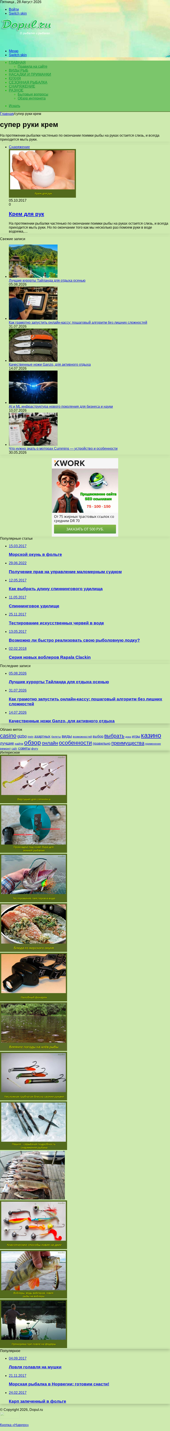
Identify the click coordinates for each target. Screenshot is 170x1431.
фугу (34, 748)
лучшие (7, 743)
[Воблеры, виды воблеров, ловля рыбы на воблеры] (33, 1297)
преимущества (127, 743)
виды (67, 736)
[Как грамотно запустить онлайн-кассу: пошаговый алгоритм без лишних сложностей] (33, 318)
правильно (101, 743)
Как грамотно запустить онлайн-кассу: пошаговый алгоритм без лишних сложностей (78, 322)
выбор (98, 736)
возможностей (82, 736)
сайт (14, 748)
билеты (56, 736)
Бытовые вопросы (33, 94)
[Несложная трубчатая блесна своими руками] (33, 1099)
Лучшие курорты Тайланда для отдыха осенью (47, 280)
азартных (42, 736)
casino (8, 736)
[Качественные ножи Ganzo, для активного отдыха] (33, 360)
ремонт (5, 748)
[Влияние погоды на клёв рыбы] (33, 1050)
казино (151, 735)
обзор (32, 742)
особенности (75, 743)
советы (24, 748)
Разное (16, 90)
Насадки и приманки (30, 74)
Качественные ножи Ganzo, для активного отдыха (50, 364)
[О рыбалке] (27, 43)
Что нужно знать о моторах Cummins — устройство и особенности (63, 448)
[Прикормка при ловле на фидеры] (33, 1347)
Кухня (15, 78)
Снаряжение (22, 86)
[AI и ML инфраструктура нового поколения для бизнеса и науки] (33, 402)
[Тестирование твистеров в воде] (33, 901)
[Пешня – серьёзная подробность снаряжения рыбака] (33, 1149)
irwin (30, 736)
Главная (7, 114)
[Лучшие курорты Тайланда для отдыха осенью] (33, 276)
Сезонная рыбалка (28, 82)
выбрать (114, 736)
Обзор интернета (32, 98)
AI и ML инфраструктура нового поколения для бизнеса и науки (61, 406)
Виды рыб (18, 70)
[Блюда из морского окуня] (33, 951)
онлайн (50, 743)
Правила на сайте (32, 66)
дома (128, 736)
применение (153, 743)
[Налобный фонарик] (33, 1000)
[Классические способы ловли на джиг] (33, 1248)
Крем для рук (26, 214)
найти (19, 743)
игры (136, 736)
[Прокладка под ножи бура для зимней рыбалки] (33, 851)
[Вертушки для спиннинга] (33, 802)
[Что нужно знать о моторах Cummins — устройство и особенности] (33, 444)
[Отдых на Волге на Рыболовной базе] (32, 1198)
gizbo (22, 736)
